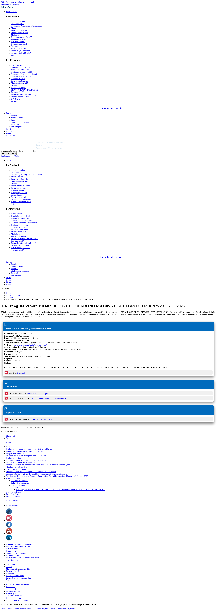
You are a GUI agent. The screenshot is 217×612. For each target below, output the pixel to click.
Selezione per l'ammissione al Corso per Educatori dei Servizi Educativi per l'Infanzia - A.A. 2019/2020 (47, 476)
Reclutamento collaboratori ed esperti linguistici (25, 451)
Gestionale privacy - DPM (21, 72)
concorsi (9, 297)
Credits (9, 567)
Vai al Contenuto (7, 2)
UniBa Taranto (12, 505)
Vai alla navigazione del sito (26, 2)
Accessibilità (24, 569)
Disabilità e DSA (13, 555)
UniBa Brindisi (12, 501)
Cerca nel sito (6, 151)
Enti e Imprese (16, 127)
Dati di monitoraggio (14, 598)
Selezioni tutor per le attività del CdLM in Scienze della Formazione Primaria (36, 474)
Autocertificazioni (18, 21)
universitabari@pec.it (23, 609)
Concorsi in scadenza (19, 481)
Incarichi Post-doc (13, 496)
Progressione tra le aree (15, 453)
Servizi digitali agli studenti (22, 51)
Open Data (10, 564)
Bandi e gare (11, 593)
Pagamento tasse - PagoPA (21, 37)
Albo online (10, 587)
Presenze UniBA (17, 92)
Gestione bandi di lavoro (21, 76)
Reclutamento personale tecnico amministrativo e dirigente (29, 449)
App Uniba (10, 136)
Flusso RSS (10, 436)
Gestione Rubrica (18, 79)
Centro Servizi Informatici (16, 553)
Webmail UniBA (17, 101)
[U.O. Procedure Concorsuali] (18, 148)
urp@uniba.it (6, 609)
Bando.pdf (21, 373)
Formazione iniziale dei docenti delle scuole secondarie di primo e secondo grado (38, 465)
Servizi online (11, 12)
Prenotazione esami (18, 39)
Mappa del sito (12, 569)
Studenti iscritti (17, 118)
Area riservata (16, 65)
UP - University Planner (20, 99)
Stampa (9, 438)
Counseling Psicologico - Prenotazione (26, 26)
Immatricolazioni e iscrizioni (22, 30)
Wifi (12, 55)
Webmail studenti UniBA (21, 53)
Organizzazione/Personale (16, 469)
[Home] (55, 148)
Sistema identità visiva (20, 97)
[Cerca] (35, 151)
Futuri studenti (16, 115)
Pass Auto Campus (18, 88)
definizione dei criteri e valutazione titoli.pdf (48, 398)
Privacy (9, 571)
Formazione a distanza (20, 69)
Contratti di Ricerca (13, 492)
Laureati (14, 120)
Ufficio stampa (12, 549)
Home (8, 293)
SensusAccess (16, 46)
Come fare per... (17, 23)
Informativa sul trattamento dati (18, 578)
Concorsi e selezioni (14, 596)
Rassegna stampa (18, 42)
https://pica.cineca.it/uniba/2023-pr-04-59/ (30, 345)
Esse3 (8, 129)
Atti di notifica (11, 589)
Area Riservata (12, 560)
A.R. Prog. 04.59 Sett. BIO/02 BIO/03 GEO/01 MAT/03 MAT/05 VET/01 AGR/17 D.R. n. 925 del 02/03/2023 (60, 490)
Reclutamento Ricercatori (16, 458)
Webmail (9, 133)
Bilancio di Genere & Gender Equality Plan (23, 558)
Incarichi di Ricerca (13, 494)
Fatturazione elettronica (15, 576)
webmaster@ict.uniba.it (45, 609)
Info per (9, 113)
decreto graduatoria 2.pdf (43, 419)
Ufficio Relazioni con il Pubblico (19, 544)
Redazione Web (12, 551)
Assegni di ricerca (13, 295)
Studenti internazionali (20, 122)
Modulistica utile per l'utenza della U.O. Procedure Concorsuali (31, 471)
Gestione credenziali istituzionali (24, 74)
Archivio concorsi (18, 485)
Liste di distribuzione (19, 81)
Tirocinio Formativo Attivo (16, 467)
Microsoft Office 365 (19, 33)
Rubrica (9, 131)
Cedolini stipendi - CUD (21, 67)
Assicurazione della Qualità (17, 600)
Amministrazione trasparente (17, 584)
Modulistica (15, 35)
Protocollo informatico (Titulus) (23, 94)
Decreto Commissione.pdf (37, 393)
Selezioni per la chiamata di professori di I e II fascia (26, 456)
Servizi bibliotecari (18, 48)
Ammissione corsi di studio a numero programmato (26, 460)
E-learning (10, 573)
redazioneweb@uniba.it (67, 609)
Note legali (18, 571)
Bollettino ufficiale (13, 591)
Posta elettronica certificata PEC (18, 546)
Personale (15, 124)
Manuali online (17, 28)
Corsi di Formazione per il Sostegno (20, 462)
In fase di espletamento (20, 483)
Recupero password (19, 44)
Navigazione (6, 442)
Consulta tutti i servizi (111, 108)
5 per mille (10, 580)
